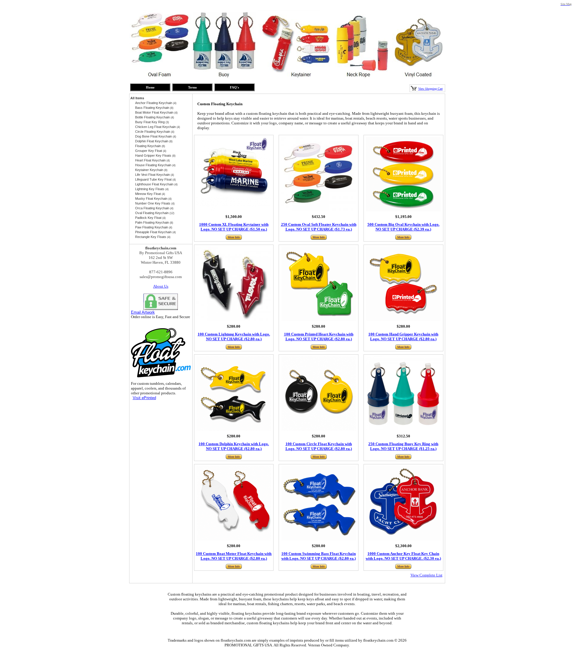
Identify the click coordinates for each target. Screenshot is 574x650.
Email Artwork (143, 312)
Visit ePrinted (144, 398)
